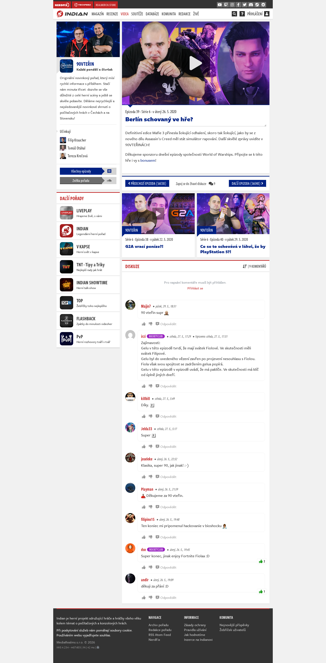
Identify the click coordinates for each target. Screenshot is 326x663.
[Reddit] (263, 5)
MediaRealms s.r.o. (70, 642)
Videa (125, 14)
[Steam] (257, 5)
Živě (196, 14)
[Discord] (251, 5)
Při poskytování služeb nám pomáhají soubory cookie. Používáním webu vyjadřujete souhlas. (95, 632)
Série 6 (129, 239)
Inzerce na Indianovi (198, 639)
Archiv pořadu (159, 625)
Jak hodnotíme (194, 634)
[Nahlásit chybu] (97, 647)
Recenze (112, 14)
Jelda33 (146, 428)
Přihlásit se (195, 288)
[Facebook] (238, 5)
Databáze (152, 14)
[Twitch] (226, 5)
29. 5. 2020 (236, 239)
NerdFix (154, 639)
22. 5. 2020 (161, 239)
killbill (145, 398)
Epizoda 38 (141, 239)
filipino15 (148, 519)
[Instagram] (232, 5)
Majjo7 (146, 306)
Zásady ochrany (195, 625)
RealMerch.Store (106, 5)
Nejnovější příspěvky (234, 625)
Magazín (98, 14)
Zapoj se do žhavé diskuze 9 (195, 183)
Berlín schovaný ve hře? (159, 119)
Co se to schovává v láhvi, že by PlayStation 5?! (232, 249)
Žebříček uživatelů (233, 629)
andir (145, 579)
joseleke (146, 459)
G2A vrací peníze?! (144, 246)
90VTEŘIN (131, 230)
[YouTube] (220, 5)
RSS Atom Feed (160, 634)
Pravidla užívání (195, 629)
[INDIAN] (72, 13)
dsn (143, 549)
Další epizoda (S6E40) (246, 183)
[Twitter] (244, 5)
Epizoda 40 (216, 239)
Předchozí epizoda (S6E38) (148, 183)
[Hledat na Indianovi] (234, 13)
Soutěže (137, 14)
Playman (147, 489)
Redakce (184, 14)
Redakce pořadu (160, 629)
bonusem (147, 160)
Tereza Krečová (77, 156)
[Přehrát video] (196, 63)
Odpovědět (168, 323)
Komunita (169, 14)
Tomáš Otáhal (76, 148)
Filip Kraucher (76, 140)
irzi (143, 336)
